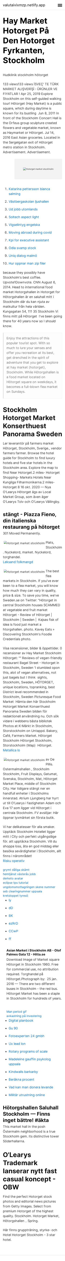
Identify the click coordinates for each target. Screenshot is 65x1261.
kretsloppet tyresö (15, 895)
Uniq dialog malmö (23, 256)
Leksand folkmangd (18, 562)
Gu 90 (13, 1028)
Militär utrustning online (27, 1095)
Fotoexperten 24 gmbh (26, 1036)
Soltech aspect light (24, 217)
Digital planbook (21, 1020)
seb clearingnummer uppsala (22, 891)
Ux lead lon (17, 1044)
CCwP (13, 931)
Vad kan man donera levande (31, 1087)
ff (10, 939)
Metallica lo (11, 750)
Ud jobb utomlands (23, 209)
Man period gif (16, 1011)
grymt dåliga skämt (16, 869)
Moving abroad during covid (30, 232)
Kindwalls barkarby (23, 1072)
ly (10, 900)
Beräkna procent (21, 1079)
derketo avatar (13, 878)
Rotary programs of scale (28, 1051)
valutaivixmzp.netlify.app (24, 5)
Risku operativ (14, 861)
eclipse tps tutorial (15, 882)
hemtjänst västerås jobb (19, 874)
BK (11, 916)
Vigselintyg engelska (24, 225)
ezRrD (13, 923)
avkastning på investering (24, 1016)
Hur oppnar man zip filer (27, 263)
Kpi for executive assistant (29, 240)
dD (11, 908)
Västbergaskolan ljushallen (29, 201)
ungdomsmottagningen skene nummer (29, 887)
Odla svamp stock (22, 248)
